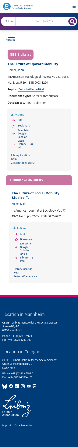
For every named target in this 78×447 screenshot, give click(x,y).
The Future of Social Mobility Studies (35, 195)
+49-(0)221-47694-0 (22, 373)
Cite (20, 120)
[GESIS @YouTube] (29, 386)
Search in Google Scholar (23, 134)
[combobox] (39, 21)
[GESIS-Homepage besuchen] (18, 6)
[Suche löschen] (65, 21)
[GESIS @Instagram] (23, 386)
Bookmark (24, 125)
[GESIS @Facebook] (11, 386)
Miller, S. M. (19, 204)
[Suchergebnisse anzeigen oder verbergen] (72, 21)
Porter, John (16, 70)
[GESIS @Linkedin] (17, 386)
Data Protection (23, 425)
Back (11, 40)
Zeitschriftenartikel (31, 89)
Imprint (7, 425)
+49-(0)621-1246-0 (21, 336)
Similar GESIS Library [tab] (27, 180)
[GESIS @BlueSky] (5, 386)
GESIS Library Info (22, 144)
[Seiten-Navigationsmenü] (74, 8)
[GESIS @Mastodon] (34, 386)
